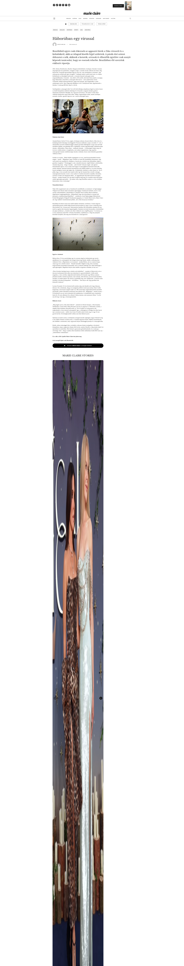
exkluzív (62, 29)
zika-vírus (87, 29)
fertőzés (69, 29)
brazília (55, 29)
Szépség (85, 18)
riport (76, 29)
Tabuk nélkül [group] (101, 24)
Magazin (68, 18)
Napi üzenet (106, 18)
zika (81, 29)
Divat (80, 18)
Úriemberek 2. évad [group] (87, 24)
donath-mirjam (61, 44)
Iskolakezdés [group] (73, 24)
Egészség (98, 18)
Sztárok (75, 18)
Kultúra (113, 18)
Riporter (91, 18)
